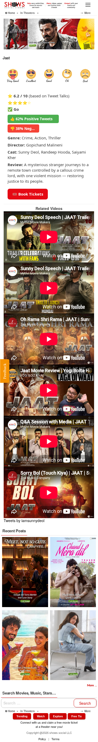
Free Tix (76, 716)
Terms (55, 739)
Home (11, 13)
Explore (58, 716)
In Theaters (27, 13)
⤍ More (89, 13)
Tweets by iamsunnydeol (24, 520)
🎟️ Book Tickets (27, 194)
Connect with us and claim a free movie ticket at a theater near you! (49, 724)
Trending (21, 716)
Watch (41, 716)
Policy (42, 739)
